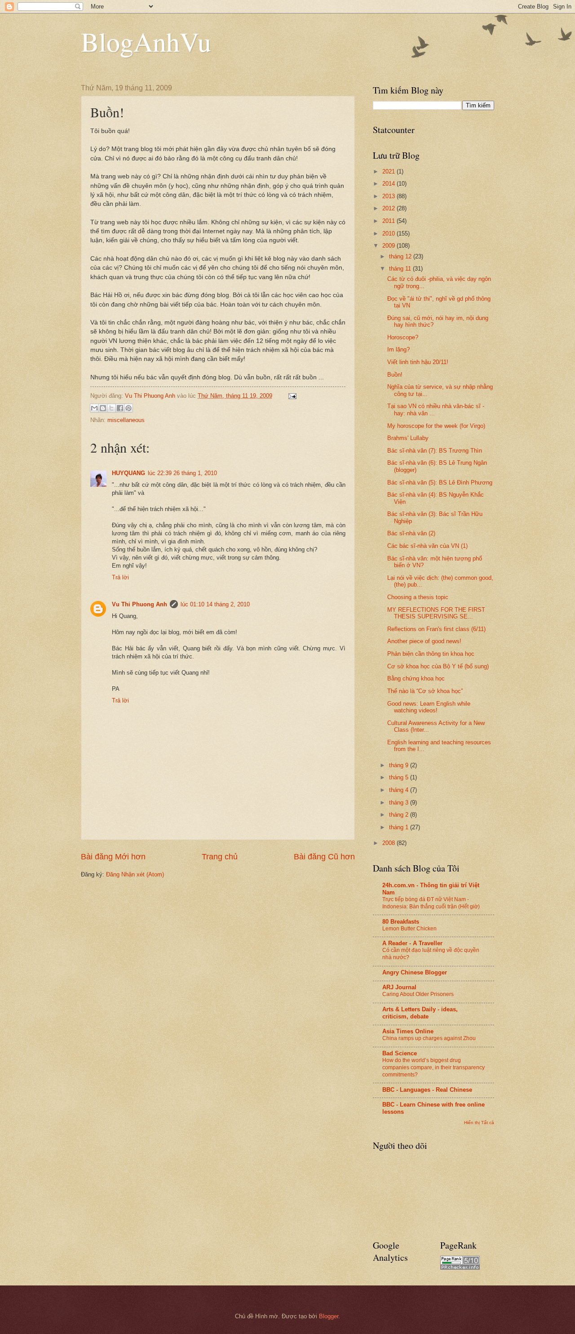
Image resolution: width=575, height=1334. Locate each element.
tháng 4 (399, 790)
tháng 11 (401, 268)
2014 (389, 183)
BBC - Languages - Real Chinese (427, 1089)
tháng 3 (399, 802)
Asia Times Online (407, 1031)
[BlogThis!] (102, 408)
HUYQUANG (128, 473)
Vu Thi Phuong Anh (139, 604)
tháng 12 (401, 256)
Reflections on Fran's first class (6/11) (436, 629)
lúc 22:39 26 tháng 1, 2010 (182, 473)
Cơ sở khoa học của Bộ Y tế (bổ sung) (438, 666)
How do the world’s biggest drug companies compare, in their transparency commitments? (433, 1067)
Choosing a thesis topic (417, 597)
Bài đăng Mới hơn (113, 856)
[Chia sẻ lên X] (111, 408)
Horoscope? (402, 337)
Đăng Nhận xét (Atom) (135, 874)
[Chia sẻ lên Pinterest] (128, 408)
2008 (389, 843)
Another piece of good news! (424, 641)
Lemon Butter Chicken (409, 928)
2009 (389, 245)
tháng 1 (399, 827)
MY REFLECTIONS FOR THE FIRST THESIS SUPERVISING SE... (436, 613)
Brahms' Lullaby (408, 438)
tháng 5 (399, 777)
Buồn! (394, 374)
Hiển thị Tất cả (479, 1122)
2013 (389, 196)
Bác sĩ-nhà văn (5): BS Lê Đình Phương (439, 482)
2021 (389, 171)
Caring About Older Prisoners (418, 994)
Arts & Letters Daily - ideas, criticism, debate (420, 1013)
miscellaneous (126, 420)
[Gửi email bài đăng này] (94, 408)
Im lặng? (398, 349)
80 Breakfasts (400, 921)
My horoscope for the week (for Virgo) (436, 425)
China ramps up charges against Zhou (429, 1038)
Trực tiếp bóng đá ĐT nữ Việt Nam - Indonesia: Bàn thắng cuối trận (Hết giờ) (431, 903)
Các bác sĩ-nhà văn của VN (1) (427, 545)
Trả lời (120, 577)
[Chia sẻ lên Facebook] (119, 408)
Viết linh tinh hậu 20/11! (417, 362)
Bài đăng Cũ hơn (324, 856)
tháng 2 (399, 814)
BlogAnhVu (146, 41)
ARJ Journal (399, 987)
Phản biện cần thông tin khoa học (430, 653)
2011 (389, 221)
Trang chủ (220, 856)
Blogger (328, 1316)
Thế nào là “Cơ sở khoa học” (425, 691)
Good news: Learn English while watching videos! (428, 707)
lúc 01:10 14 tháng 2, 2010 (215, 604)
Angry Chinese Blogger (414, 972)
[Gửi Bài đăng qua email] (291, 395)
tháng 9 (399, 765)
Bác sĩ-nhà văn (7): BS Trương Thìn (434, 450)
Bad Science (399, 1053)
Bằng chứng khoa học (416, 678)
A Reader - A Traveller (412, 943)
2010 (389, 233)
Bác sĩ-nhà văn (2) (411, 533)
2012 (389, 208)
